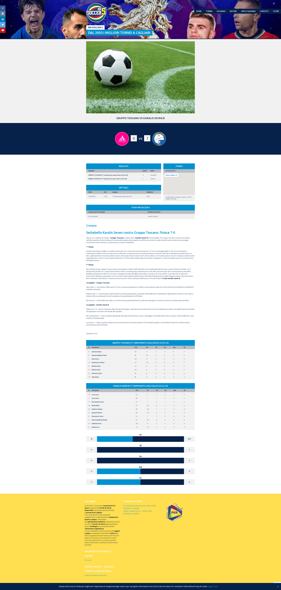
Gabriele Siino (96, 423)
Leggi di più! (213, 586)
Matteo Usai (96, 369)
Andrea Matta (96, 351)
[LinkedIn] (2, 19)
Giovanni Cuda (97, 373)
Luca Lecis (95, 394)
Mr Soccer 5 (95, 27)
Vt (147, 347)
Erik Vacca (95, 359)
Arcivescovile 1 (171, 170)
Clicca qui (88, 560)
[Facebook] (2, 8)
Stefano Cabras (97, 409)
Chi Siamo (221, 11)
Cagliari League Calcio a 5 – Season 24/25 (137, 511)
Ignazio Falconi (97, 412)
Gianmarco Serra (97, 416)
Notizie (233, 11)
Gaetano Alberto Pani (99, 355)
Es (184, 347)
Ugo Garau (95, 377)
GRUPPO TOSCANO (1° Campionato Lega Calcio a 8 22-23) (108, 175)
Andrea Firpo (96, 366)
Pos (136, 347)
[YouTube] (2, 30)
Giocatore (95, 347)
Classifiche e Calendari (131, 508)
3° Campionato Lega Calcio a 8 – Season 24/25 (139, 506)
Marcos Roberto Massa (99, 420)
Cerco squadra (248, 11)
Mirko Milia (95, 405)
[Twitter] (2, 24)
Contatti (264, 11)
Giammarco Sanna (98, 362)
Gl (156, 347)
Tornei (209, 11)
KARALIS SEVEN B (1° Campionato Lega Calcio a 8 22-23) (107, 178)
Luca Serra (95, 398)
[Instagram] (2, 13)
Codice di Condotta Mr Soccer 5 (96, 575)
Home (199, 11)
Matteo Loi (95, 427)
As (165, 347)
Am (174, 347)
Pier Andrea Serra (98, 402)
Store (276, 11)
